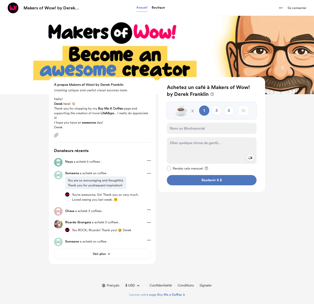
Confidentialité (161, 285)
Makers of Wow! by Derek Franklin (49, 8)
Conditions (186, 285)
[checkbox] (185, 168)
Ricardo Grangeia (78, 222)
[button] (141, 7)
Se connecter (297, 8)
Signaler (206, 285)
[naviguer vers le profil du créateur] (13, 8)
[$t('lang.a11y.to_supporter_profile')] (67, 194)
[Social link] (56, 135)
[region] (211, 134)
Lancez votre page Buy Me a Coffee (155, 295)
